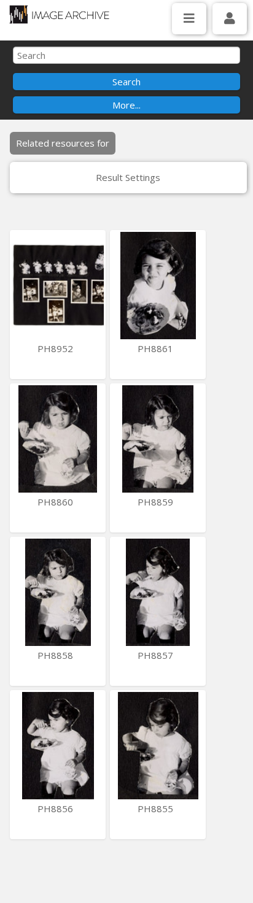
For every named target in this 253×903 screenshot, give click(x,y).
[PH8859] (158, 439)
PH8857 (157, 655)
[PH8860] (58, 439)
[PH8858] (58, 592)
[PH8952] (58, 285)
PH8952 (56, 348)
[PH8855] (158, 745)
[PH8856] (58, 745)
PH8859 (157, 502)
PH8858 (56, 655)
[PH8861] (158, 285)
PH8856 (56, 808)
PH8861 (157, 348)
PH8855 (157, 808)
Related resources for (62, 143)
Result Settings (128, 177)
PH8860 (56, 502)
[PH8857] (158, 592)
